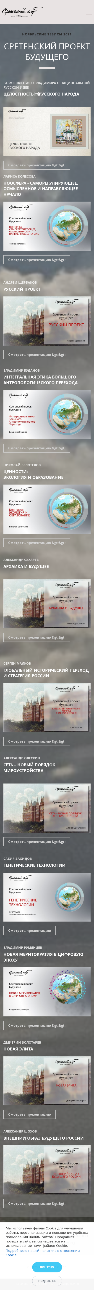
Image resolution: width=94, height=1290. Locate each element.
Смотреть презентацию (29, 930)
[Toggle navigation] (89, 13)
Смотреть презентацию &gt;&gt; (36, 165)
